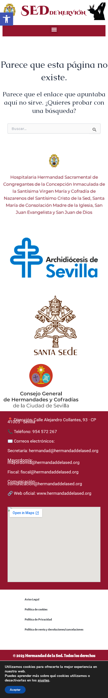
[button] (6, 19)
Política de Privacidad (38, 619)
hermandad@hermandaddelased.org (63, 450)
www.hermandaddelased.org (64, 493)
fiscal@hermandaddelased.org (50, 471)
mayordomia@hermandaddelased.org (44, 462)
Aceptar (15, 690)
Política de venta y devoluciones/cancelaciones (54, 629)
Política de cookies (36, 609)
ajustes (43, 680)
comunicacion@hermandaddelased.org (45, 483)
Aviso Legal (32, 599)
